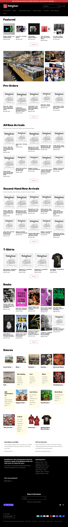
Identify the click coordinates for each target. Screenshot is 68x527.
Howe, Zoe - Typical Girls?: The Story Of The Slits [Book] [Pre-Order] (8, 108)
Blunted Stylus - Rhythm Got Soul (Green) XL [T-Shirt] (10, 270)
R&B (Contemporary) (9, 393)
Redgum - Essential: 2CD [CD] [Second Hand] (34, 169)
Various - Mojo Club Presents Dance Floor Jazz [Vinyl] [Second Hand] (8, 149)
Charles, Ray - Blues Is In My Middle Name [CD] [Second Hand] (58, 234)
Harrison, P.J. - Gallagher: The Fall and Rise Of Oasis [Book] (58, 329)
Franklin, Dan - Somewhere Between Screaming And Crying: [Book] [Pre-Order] (21, 109)
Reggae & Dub (20, 402)
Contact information (58, 521)
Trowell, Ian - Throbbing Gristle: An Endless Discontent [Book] (46, 333)
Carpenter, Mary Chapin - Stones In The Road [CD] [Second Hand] (46, 171)
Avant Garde (7, 367)
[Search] (58, 6)
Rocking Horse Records (11, 521)
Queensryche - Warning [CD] (21, 145)
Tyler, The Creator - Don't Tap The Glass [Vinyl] (45, 37)
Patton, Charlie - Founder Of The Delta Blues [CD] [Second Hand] (8, 173)
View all (34, 44)
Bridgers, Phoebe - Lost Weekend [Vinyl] (8, 37)
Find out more (8, 451)
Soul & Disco (33, 392)
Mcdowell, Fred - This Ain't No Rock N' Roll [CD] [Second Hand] (46, 146)
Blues (17, 367)
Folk (4, 385)
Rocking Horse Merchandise (45, 428)
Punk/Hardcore (58, 385)
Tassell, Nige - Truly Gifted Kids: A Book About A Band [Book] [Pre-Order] (33, 108)
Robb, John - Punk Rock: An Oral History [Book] (21, 309)
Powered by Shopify (20, 521)
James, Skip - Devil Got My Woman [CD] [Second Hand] (21, 169)
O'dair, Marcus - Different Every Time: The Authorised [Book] (8, 335)
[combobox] (51, 6)
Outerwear (31, 427)
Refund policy (28, 521)
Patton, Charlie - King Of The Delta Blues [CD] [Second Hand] (58, 146)
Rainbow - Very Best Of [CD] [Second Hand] (58, 169)
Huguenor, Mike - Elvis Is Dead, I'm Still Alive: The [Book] (33, 308)
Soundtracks (45, 402)
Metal (44, 374)
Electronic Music (58, 367)
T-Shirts (19, 416)
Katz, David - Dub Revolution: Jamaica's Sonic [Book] (58, 308)
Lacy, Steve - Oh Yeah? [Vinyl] (21, 37)
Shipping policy (50, 521)
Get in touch (7, 481)
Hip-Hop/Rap (21, 374)
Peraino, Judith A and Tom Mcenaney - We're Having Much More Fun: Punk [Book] (8, 306)
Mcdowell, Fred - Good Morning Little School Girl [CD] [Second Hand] (34, 148)
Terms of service (42, 521)
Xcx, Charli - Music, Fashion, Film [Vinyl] (58, 37)
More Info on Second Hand (43, 451)
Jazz (31, 374)
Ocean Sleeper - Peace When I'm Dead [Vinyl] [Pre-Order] (58, 107)
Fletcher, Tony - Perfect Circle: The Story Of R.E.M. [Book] (21, 335)
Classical (31, 367)
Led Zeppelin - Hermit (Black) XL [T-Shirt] (57, 270)
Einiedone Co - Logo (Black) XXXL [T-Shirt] (25, 270)
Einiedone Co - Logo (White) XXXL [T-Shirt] (41, 270)
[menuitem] (7, 10)
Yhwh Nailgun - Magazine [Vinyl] (32, 37)
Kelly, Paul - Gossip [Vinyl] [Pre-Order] (45, 105)
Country (43, 367)
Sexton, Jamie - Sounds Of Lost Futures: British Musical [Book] (46, 309)
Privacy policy (35, 521)
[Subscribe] (44, 498)
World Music (59, 392)
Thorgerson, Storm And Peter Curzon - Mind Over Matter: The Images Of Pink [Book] (33, 332)
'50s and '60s (7, 427)
